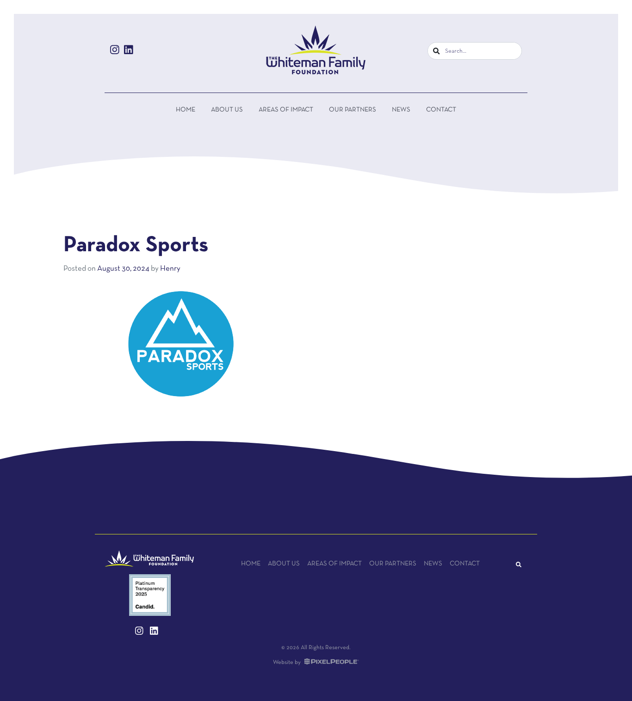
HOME (185, 110)
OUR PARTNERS (352, 110)
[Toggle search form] (518, 565)
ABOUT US (227, 110)
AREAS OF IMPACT (286, 110)
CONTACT (441, 110)
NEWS (401, 110)
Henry (170, 268)
